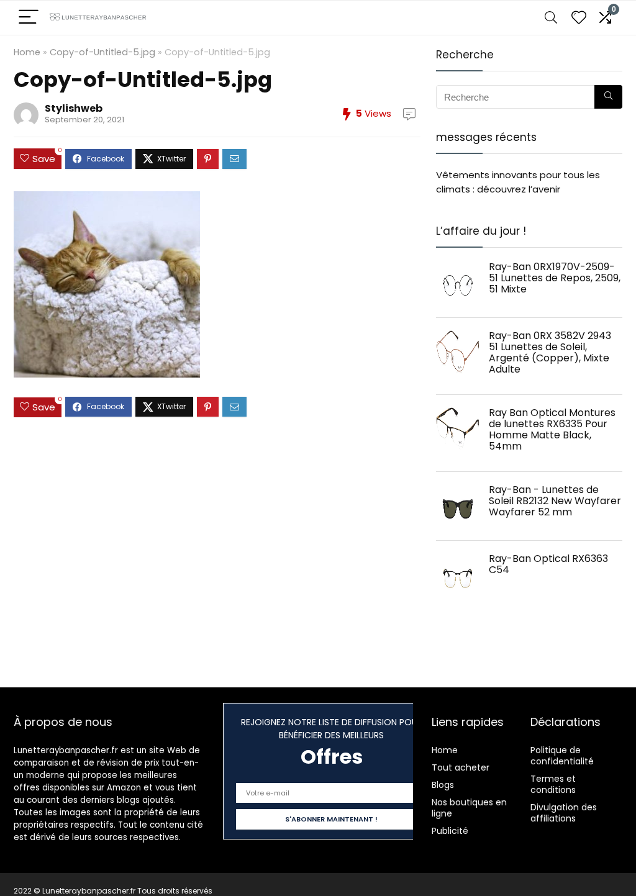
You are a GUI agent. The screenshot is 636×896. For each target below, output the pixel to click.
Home (27, 52)
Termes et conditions (553, 784)
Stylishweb (73, 108)
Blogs (443, 785)
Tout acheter (460, 767)
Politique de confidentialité (562, 755)
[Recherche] (608, 97)
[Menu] (28, 17)
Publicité (450, 831)
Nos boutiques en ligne (469, 808)
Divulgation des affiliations (563, 813)
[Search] (551, 17)
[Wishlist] (578, 17)
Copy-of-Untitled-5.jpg (102, 52)
